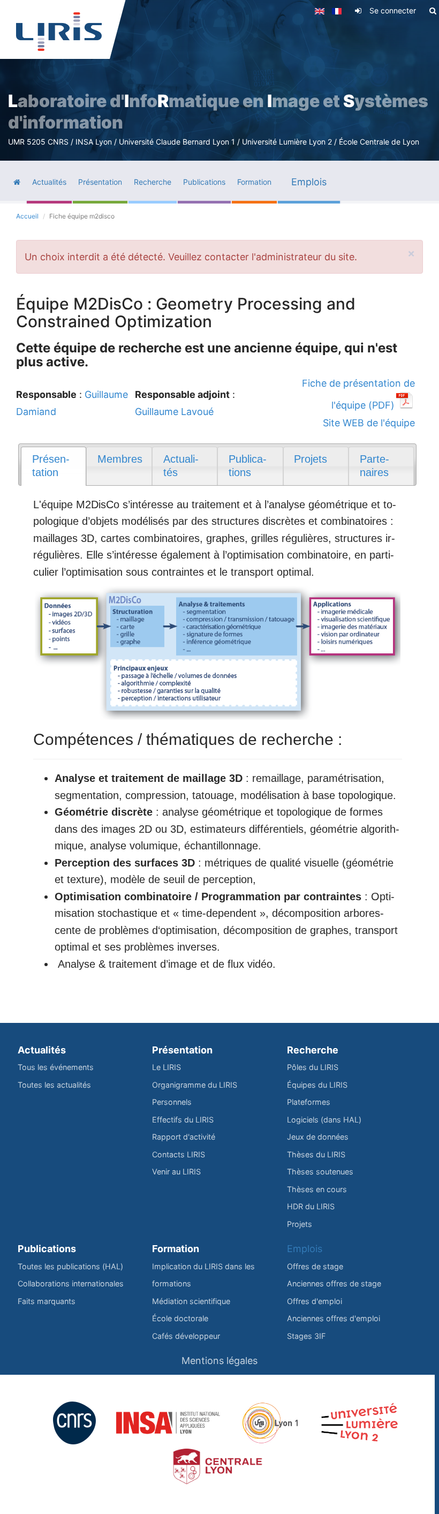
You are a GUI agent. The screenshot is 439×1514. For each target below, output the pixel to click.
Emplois (304, 1248)
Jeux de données (318, 1136)
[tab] (53, 466)
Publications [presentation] (248, 466)
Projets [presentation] (310, 459)
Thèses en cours (317, 1189)
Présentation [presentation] (51, 466)
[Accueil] (59, 31)
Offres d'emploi (314, 1301)
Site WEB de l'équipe (369, 422)
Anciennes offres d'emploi (333, 1318)
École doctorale (180, 1318)
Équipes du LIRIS (317, 1084)
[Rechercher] (433, 10)
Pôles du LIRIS (312, 1067)
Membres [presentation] (119, 459)
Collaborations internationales (71, 1283)
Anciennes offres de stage (334, 1283)
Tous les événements (56, 1067)
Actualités (42, 1050)
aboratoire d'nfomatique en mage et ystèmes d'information (218, 112)
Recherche (312, 1050)
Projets (299, 1224)
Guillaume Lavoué (174, 411)
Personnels (172, 1101)
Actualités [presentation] (181, 466)
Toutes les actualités (54, 1084)
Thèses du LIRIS (316, 1154)
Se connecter (392, 10)
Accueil (27, 216)
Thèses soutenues (320, 1171)
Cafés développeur (186, 1335)
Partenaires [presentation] (374, 466)
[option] (219, 80)
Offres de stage (315, 1266)
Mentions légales (219, 1360)
